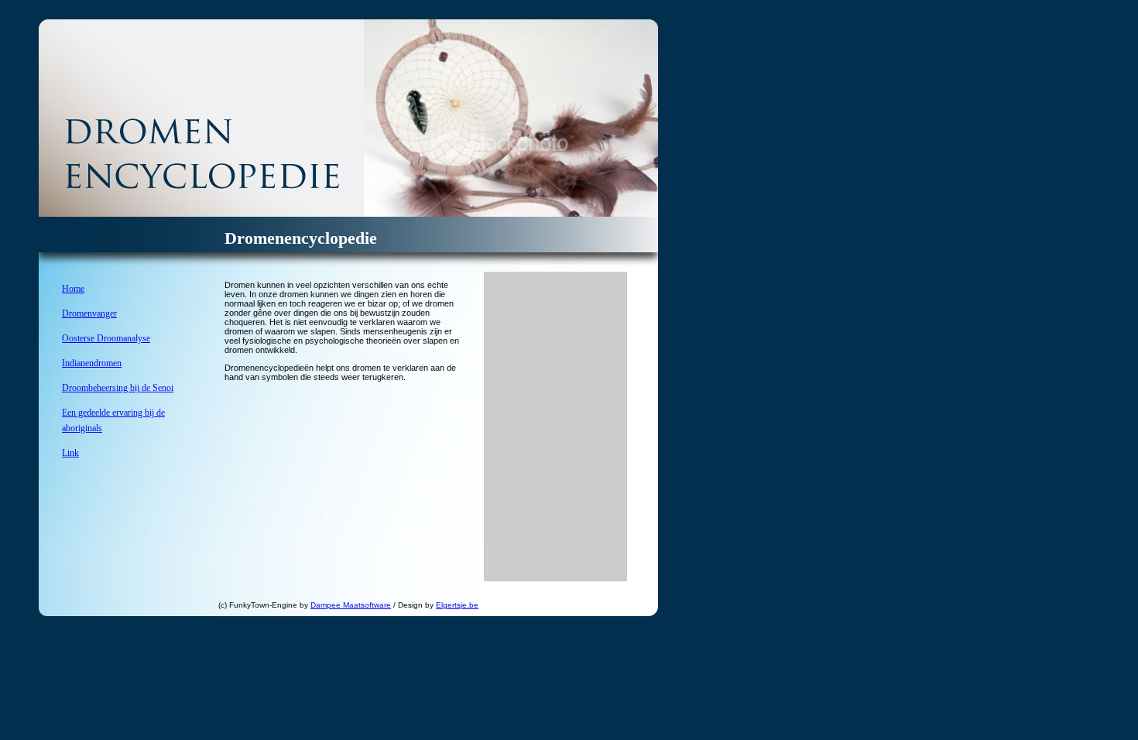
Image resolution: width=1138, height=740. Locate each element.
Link (70, 452)
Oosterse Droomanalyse (106, 338)
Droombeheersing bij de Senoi (117, 387)
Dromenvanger (89, 313)
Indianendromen (92, 363)
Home (73, 288)
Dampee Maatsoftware (350, 605)
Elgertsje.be (457, 605)
